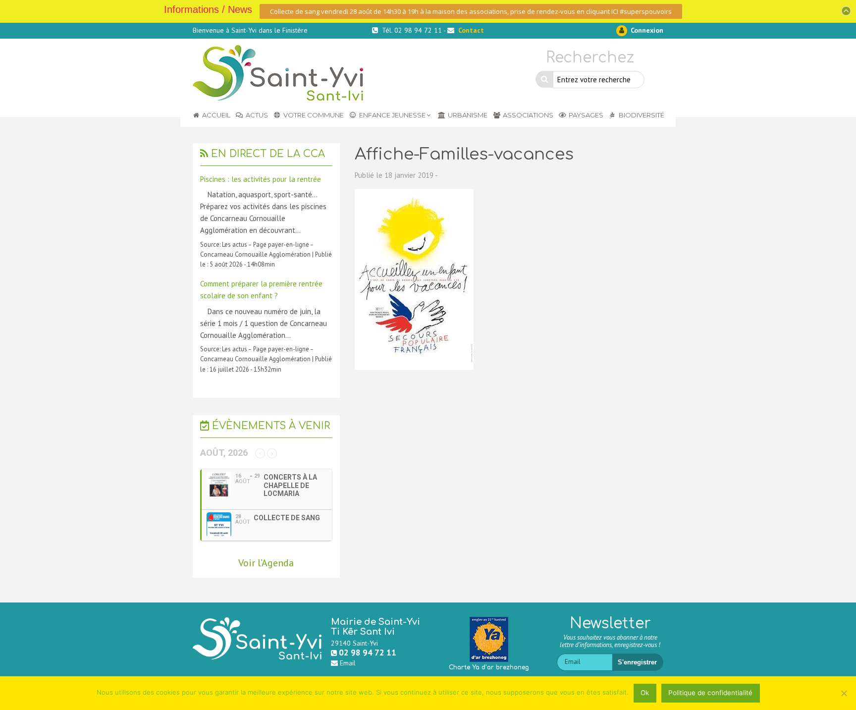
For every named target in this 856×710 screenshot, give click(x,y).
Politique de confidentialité (710, 693)
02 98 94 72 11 (367, 652)
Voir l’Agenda (266, 562)
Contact (471, 30)
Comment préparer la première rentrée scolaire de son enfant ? (261, 289)
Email (348, 662)
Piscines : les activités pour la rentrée (260, 179)
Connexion (646, 30)
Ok (645, 693)
